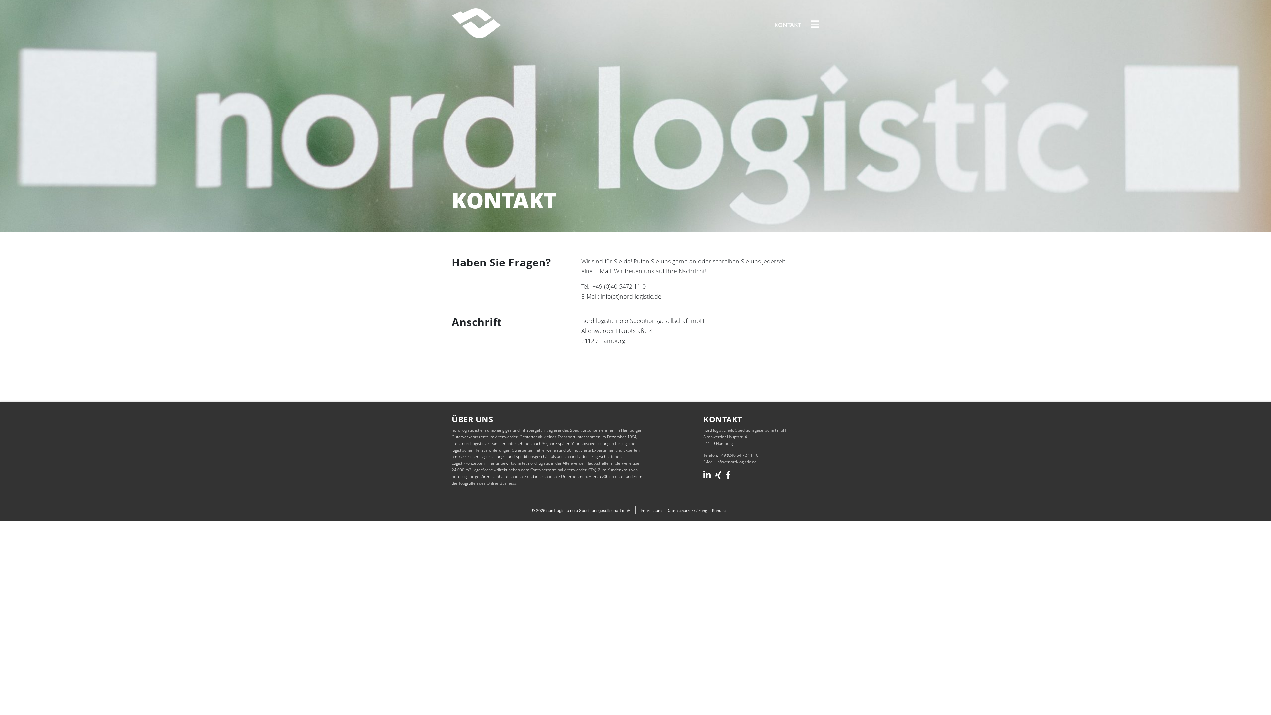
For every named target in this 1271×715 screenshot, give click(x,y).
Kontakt (787, 25)
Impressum (651, 510)
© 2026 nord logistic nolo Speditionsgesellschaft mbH (581, 510)
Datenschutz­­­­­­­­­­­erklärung (686, 510)
